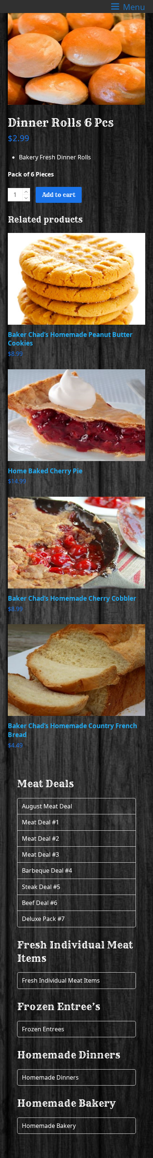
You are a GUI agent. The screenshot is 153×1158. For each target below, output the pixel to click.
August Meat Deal (47, 806)
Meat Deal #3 (40, 854)
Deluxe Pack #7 (43, 919)
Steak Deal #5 (41, 887)
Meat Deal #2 (40, 838)
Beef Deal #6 (39, 903)
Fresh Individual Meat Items (61, 980)
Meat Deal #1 (40, 822)
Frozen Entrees (43, 1029)
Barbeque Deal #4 (47, 870)
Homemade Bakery (49, 1126)
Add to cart (58, 194)
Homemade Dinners (50, 1077)
